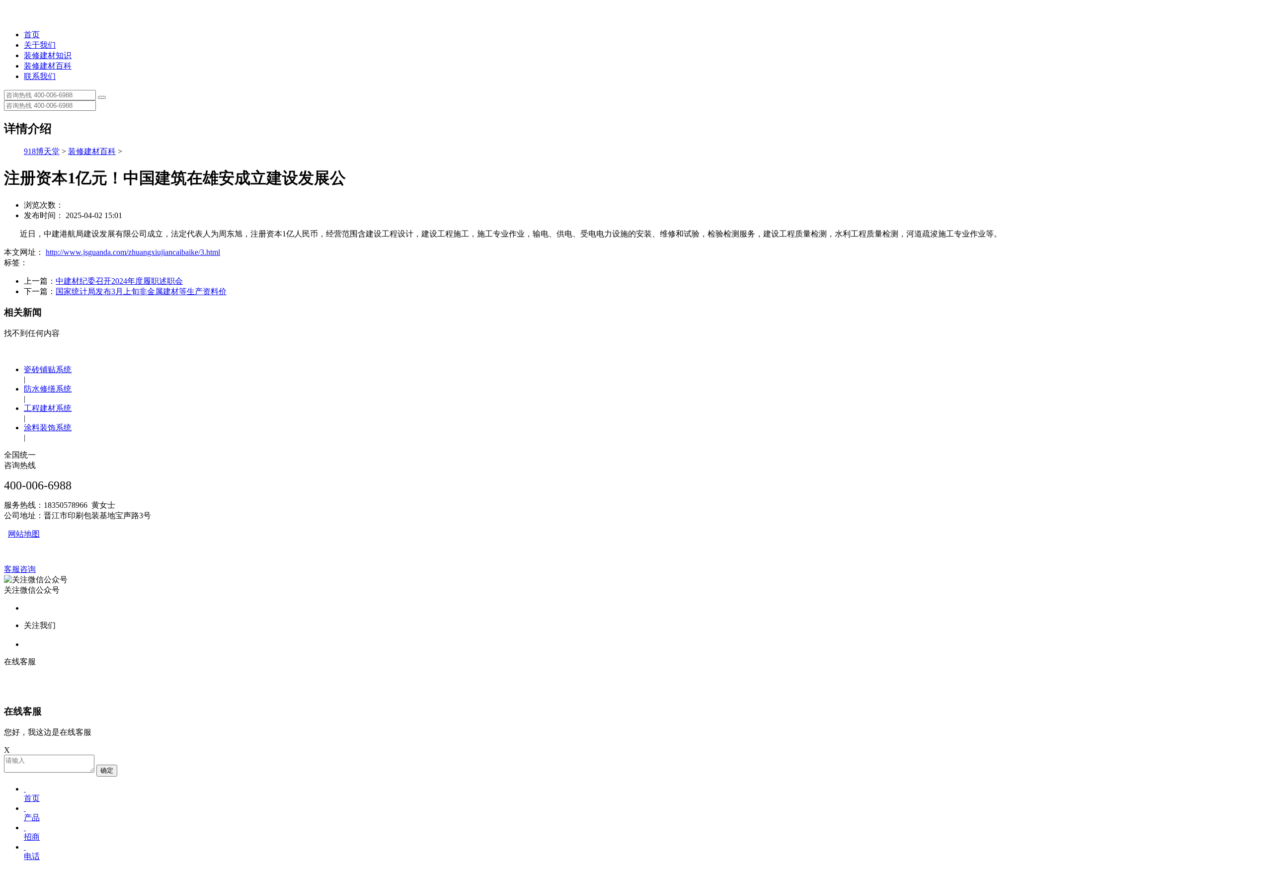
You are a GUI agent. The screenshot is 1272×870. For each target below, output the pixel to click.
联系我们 (40, 76)
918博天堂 (42, 151)
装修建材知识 (48, 55)
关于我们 (40, 45)
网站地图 (24, 534)
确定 (106, 770)
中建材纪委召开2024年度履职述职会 (119, 281)
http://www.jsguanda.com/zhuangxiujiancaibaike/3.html (133, 252)
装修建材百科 (48, 66)
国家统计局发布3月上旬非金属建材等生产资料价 (141, 291)
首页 (32, 34)
